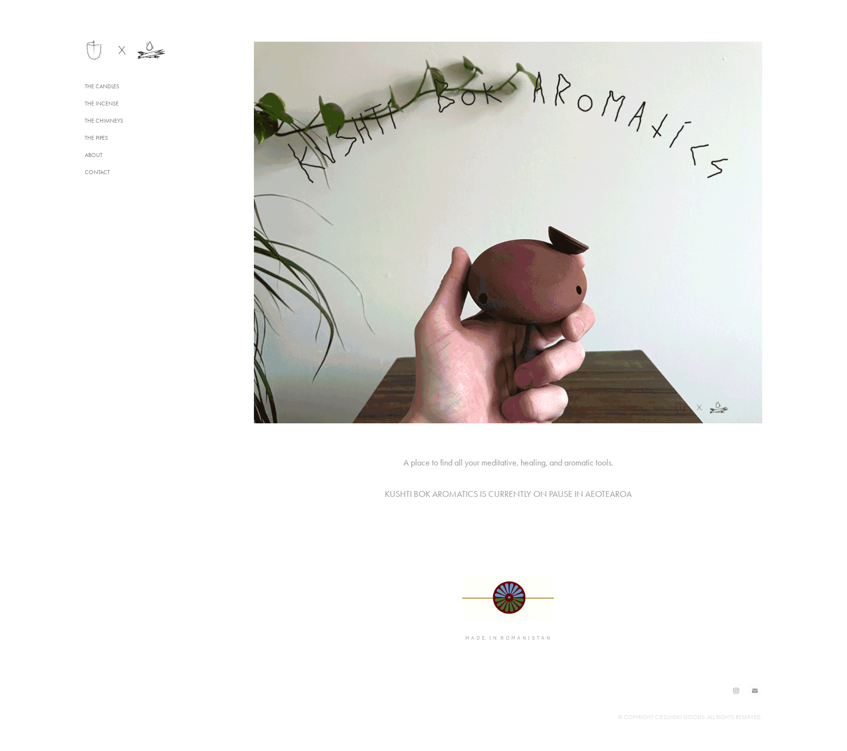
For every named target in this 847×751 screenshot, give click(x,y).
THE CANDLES (102, 86)
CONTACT (97, 172)
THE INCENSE (102, 103)
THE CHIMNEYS (104, 120)
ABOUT (93, 155)
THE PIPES (96, 137)
